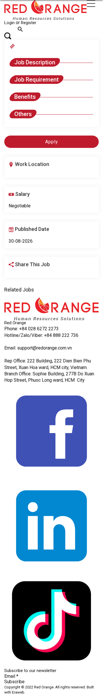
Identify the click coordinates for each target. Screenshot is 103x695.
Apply (51, 141)
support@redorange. (37, 348)
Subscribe (14, 681)
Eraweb (18, 692)
